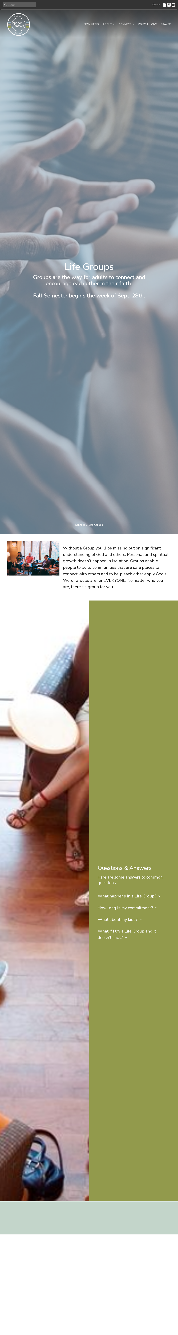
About (107, 24)
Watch (143, 24)
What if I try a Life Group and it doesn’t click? (127, 934)
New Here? (91, 24)
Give (154, 24)
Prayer (166, 24)
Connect (125, 24)
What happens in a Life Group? (129, 896)
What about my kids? (120, 919)
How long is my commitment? (128, 908)
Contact (156, 4)
